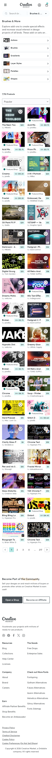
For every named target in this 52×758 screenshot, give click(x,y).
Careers (6, 687)
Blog (4, 648)
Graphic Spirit (36, 225)
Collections (7, 653)
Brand (5, 682)
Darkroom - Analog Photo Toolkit (18, 247)
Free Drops (32, 648)
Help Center (8, 658)
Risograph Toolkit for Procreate (17, 539)
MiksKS (8, 128)
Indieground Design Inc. (40, 298)
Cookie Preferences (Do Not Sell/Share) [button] (20, 743)
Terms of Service (9, 731)
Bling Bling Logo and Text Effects (18, 515)
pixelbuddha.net (37, 128)
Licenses (6, 664)
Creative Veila (10, 493)
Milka (32, 176)
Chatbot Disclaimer (11, 735)
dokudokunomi (36, 469)
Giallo (7, 225)
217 (40, 549)
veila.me (8, 298)
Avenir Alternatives (36, 693)
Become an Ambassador (14, 717)
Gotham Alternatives (37, 682)
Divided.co (9, 445)
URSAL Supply (36, 347)
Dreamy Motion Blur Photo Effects (18, 295)
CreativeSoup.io (36, 396)
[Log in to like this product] (20, 112)
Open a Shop (12, 599)
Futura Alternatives (36, 687)
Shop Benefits (9, 711)
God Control (35, 249)
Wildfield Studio (36, 201)
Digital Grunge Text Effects (15, 271)
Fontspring (32, 677)
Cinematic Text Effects (13, 174)
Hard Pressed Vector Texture (16, 417)
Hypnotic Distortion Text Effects (17, 344)
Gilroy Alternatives (36, 703)
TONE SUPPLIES (37, 274)
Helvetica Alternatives (37, 698)
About (5, 677)
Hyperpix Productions (39, 445)
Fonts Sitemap (34, 708)
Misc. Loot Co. (11, 420)
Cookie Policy (8, 739)
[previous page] (5, 549)
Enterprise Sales (34, 653)
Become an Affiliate (36, 599)
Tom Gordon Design (13, 274)
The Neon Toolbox (11, 125)
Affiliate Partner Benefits (14, 706)
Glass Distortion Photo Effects (16, 491)
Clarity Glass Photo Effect (14, 442)
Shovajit (8, 469)
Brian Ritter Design (13, 542)
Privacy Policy (8, 727)
